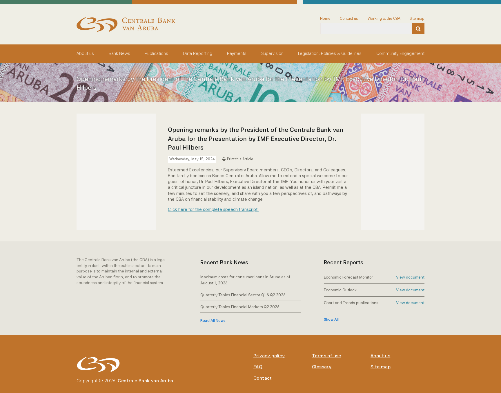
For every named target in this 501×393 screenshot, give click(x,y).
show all (331, 319)
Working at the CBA (384, 18)
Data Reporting (197, 53)
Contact (262, 378)
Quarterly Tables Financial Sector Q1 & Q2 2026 (243, 294)
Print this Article (240, 159)
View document (410, 277)
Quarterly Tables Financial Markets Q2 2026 (239, 306)
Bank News (119, 53)
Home (325, 18)
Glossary (321, 366)
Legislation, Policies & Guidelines (330, 53)
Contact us (349, 18)
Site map (417, 18)
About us (85, 53)
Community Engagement (400, 53)
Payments (236, 53)
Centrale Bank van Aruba (145, 380)
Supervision (272, 53)
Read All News (213, 320)
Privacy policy (269, 355)
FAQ (257, 366)
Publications (156, 53)
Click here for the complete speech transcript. (213, 209)
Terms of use (326, 355)
